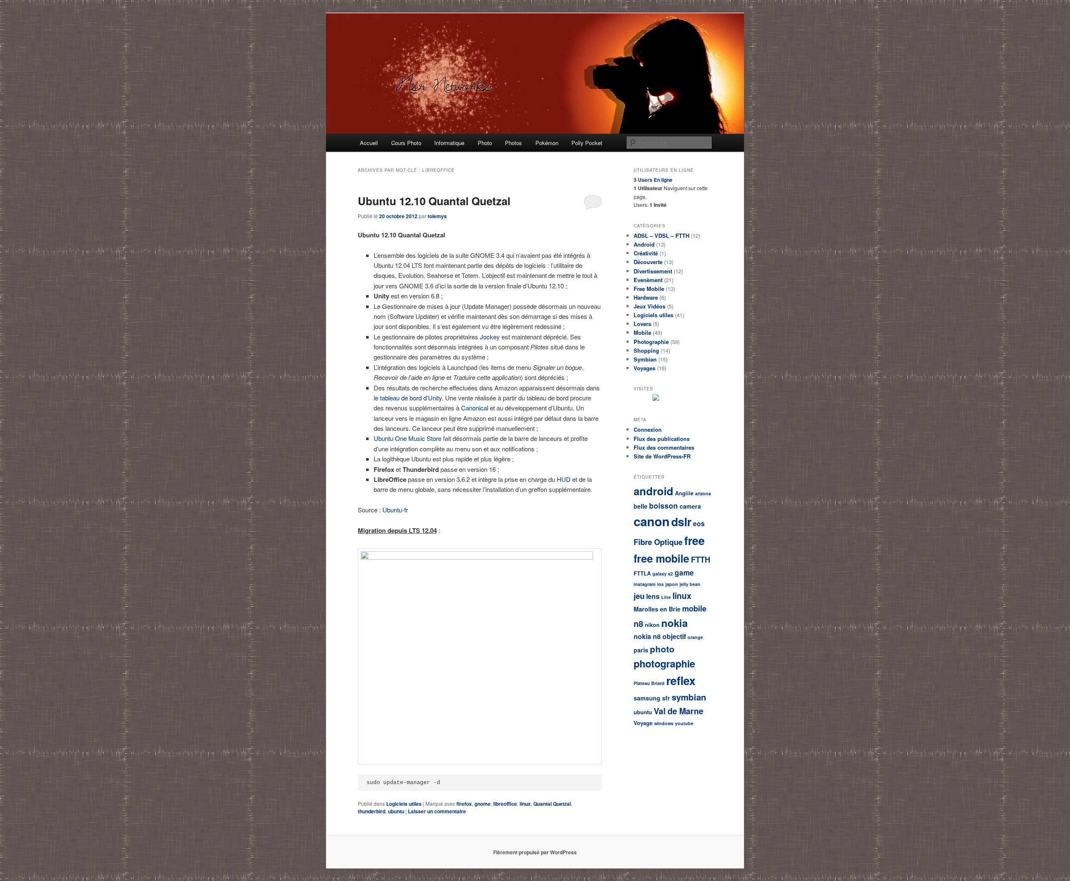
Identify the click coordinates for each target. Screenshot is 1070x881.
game (684, 573)
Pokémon (546, 143)
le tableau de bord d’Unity (408, 397)
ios (660, 584)
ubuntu (396, 811)
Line (666, 597)
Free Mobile (649, 289)
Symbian (645, 359)
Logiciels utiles (404, 803)
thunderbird (371, 811)
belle (640, 506)
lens (653, 596)
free (694, 540)
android (653, 491)
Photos (513, 143)
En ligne (653, 179)
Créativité (646, 253)
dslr (681, 522)
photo (662, 649)
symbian (689, 697)
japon (671, 584)
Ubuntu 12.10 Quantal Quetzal (434, 201)
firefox (464, 803)
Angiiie (684, 493)
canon (652, 521)
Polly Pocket (586, 143)
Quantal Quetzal (552, 803)
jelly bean (690, 584)
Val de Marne (678, 711)
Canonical (474, 407)
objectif (674, 636)
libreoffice (505, 803)
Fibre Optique (658, 541)
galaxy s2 (662, 573)
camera (690, 506)
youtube (684, 723)
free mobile (661, 558)
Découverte (648, 262)
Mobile (642, 332)
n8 (638, 623)
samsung (647, 698)
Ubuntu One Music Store (407, 438)
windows (663, 723)
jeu (639, 595)
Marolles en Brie (657, 609)
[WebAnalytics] (677, 398)
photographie (664, 663)
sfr (666, 698)
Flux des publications (662, 439)
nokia (674, 623)
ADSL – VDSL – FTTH (661, 235)
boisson (663, 506)
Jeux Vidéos (649, 306)
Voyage (643, 723)
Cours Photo (406, 143)
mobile (694, 608)
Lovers (642, 324)
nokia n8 (647, 636)
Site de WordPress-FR (662, 456)
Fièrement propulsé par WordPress (535, 852)
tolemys (437, 216)
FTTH (700, 559)
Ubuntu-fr (395, 509)
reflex (681, 680)
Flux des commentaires (664, 447)
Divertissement (653, 271)
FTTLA (642, 573)
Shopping (646, 350)
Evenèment (648, 280)
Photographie (651, 342)
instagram (644, 584)
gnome (482, 803)
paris (641, 650)
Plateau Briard (649, 683)
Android (644, 244)
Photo (485, 143)
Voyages (644, 368)
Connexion (648, 429)
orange (695, 637)
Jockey (490, 336)
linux (525, 803)
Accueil (369, 143)
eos (699, 523)
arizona (703, 493)
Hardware (646, 297)
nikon (652, 625)
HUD (564, 479)
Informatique (449, 143)
